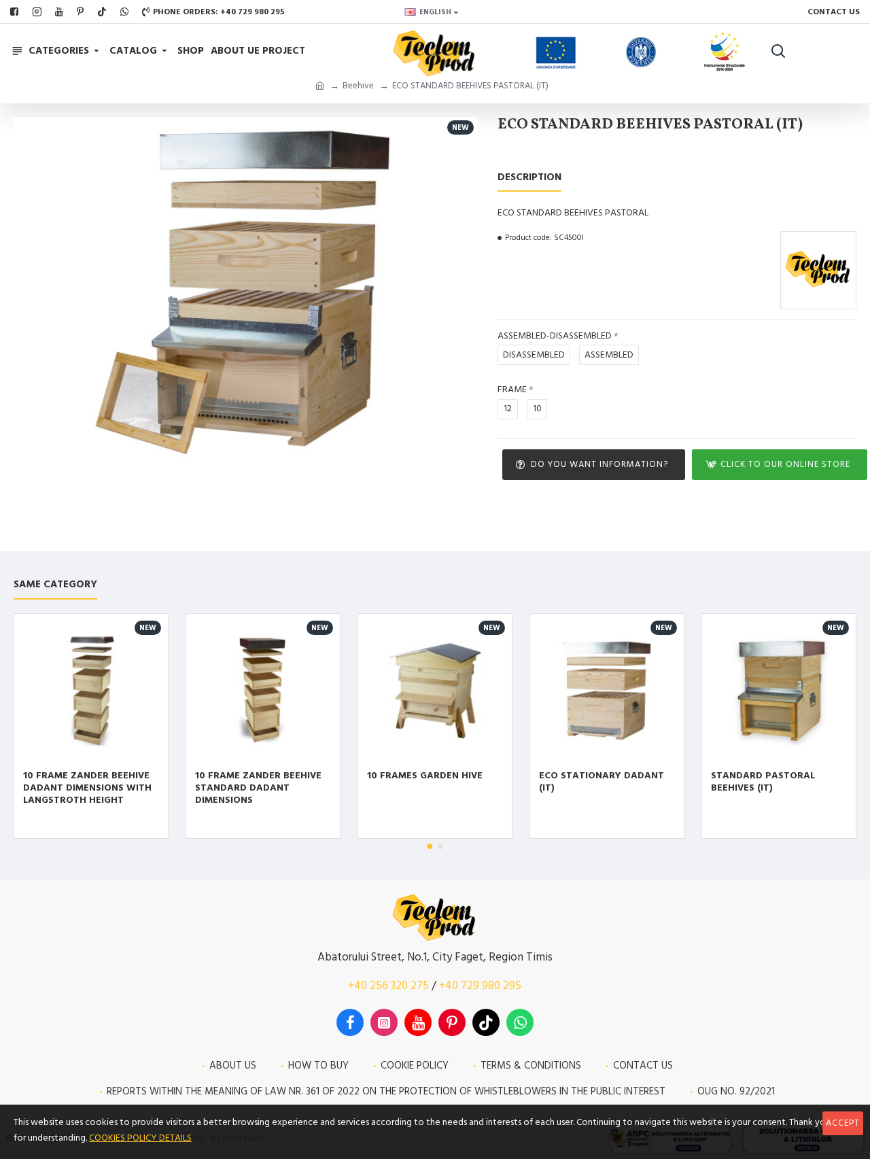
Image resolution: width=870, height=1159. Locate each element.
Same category (55, 584)
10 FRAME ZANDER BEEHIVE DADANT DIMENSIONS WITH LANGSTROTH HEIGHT (87, 788)
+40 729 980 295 (480, 986)
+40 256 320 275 (388, 986)
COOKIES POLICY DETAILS (140, 1138)
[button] (429, 846)
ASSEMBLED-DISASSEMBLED (555, 336)
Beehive (358, 86)
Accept (843, 1123)
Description (529, 177)
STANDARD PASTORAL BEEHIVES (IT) (763, 781)
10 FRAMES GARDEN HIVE (425, 775)
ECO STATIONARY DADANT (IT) (601, 781)
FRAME (512, 389)
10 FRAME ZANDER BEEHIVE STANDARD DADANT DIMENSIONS (258, 788)
